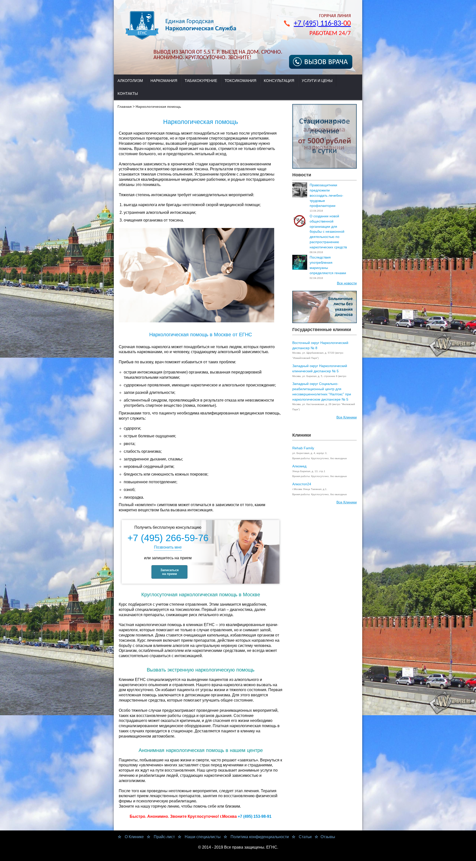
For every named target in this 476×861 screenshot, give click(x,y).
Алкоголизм (130, 80)
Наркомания (163, 80)
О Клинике (134, 837)
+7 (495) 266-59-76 (167, 538)
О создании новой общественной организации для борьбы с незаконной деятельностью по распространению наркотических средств (328, 231)
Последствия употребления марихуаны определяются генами (328, 265)
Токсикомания (240, 80)
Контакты (128, 93)
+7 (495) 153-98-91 (254, 816)
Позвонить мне (168, 547)
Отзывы (328, 837)
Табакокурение (201, 80)
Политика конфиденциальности (259, 837)
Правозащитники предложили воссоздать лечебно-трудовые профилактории (326, 195)
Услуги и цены (317, 80)
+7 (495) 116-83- (322, 24)
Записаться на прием (169, 572)
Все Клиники (346, 417)
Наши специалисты (202, 837)
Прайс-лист (164, 837)
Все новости (347, 283)
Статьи (305, 837)
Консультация (279, 80)
